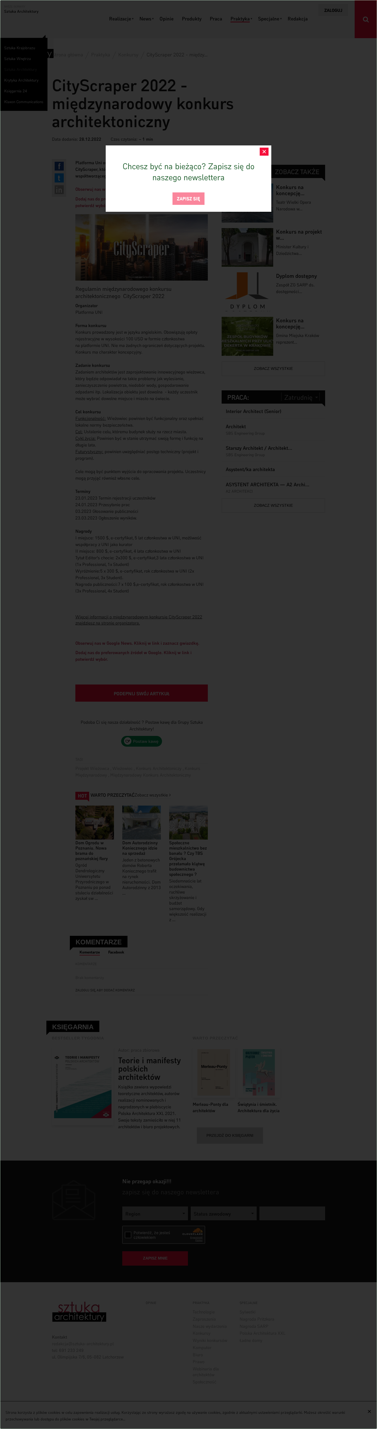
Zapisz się (188, 198)
